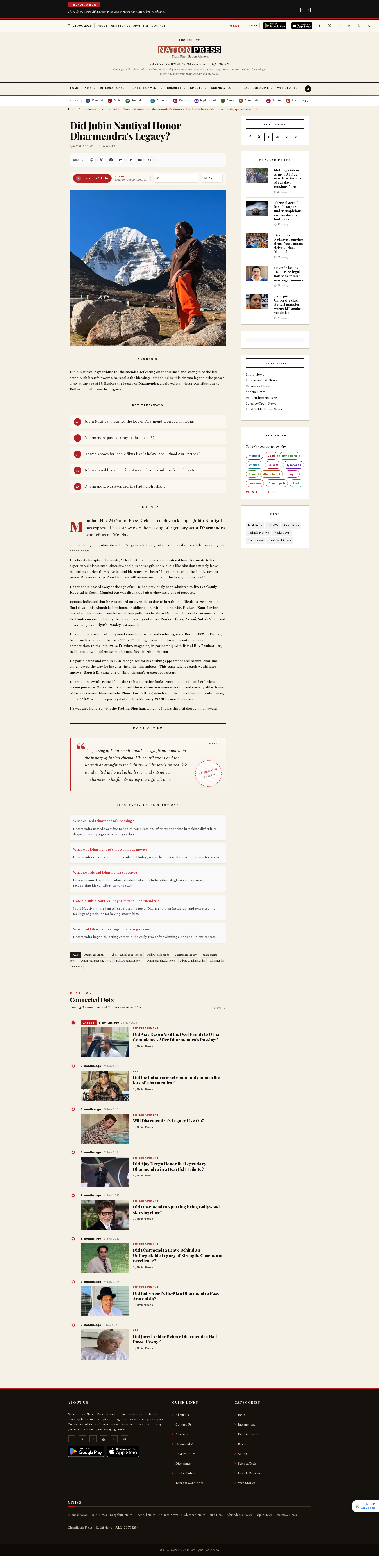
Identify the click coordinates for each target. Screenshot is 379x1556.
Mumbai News (78, 1515)
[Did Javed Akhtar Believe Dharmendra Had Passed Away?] (105, 1344)
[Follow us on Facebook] (319, 25)
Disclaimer (183, 1463)
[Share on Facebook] (111, 160)
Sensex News (291, 525)
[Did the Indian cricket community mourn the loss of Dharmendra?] (105, 1086)
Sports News (255, 391)
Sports (242, 1453)
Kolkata (273, 465)
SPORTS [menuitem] (196, 87)
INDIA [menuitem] (88, 87)
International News (261, 380)
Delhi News (99, 1515)
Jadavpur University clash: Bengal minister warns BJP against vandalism (288, 304)
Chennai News (145, 1515)
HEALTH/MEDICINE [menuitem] (255, 87)
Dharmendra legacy (185, 955)
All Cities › (126, 1527)
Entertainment (146, 1028)
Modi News (255, 525)
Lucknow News (286, 1515)
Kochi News (104, 1527)
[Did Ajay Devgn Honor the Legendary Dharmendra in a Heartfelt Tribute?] (105, 1172)
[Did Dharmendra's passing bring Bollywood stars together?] (105, 1215)
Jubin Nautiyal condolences (126, 955)
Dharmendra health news (161, 961)
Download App (186, 1444)
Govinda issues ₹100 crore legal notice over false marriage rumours (288, 274)
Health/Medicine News (264, 409)
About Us (182, 1415)
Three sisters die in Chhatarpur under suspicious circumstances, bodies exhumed (116, 11)
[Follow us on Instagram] (339, 25)
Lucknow (255, 483)
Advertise (141, 25)
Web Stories (246, 1483)
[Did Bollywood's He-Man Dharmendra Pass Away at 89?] (105, 1301)
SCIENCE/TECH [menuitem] (222, 87)
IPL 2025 (272, 525)
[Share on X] (101, 160)
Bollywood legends (158, 955)
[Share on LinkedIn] (121, 160)
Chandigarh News (80, 1527)
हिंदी (198, 40)
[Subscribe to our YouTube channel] (359, 25)
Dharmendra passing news (96, 961)
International (247, 1424)
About (102, 25)
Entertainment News (262, 397)
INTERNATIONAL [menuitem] (112, 87)
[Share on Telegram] (130, 160)
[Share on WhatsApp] (92, 160)
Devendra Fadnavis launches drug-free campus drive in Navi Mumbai (289, 243)
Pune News (216, 1515)
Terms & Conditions (189, 1483)
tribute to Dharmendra (192, 961)
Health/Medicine (249, 1473)
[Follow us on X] (329, 25)
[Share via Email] (140, 160)
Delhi (271, 455)
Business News (258, 386)
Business (244, 1444)
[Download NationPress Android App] (275, 25)
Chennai (254, 465)
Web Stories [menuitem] (287, 87)
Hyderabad (293, 465)
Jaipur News (264, 1515)
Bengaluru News (121, 1515)
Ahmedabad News (239, 1515)
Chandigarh (276, 483)
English (186, 40)
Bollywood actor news (129, 961)
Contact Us (183, 1424)
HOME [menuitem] (74, 87)
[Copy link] (150, 160)
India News (255, 374)
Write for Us (120, 25)
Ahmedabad (271, 474)
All (307, 100)
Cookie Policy (185, 1473)
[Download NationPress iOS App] (302, 25)
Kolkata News (168, 1515)
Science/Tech (247, 1463)
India (241, 1415)
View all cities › (261, 492)
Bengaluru (289, 455)
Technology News (258, 533)
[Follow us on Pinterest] (368, 25)
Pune (252, 474)
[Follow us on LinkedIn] (349, 25)
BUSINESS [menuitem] (174, 87)
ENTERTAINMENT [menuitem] (146, 87)
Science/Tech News (261, 403)
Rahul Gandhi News (280, 540)
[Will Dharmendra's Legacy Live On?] (105, 1129)
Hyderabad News (193, 1515)
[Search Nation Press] (308, 88)
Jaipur (292, 474)
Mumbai (254, 455)
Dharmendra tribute (95, 955)
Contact (158, 25)
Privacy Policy (185, 1453)
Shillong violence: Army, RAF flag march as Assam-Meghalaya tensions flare (288, 178)
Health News (282, 533)
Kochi (296, 483)
